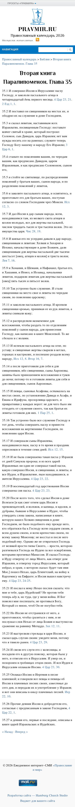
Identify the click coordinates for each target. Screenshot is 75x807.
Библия (45, 59)
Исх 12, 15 (55, 449)
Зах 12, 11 (53, 626)
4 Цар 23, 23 (41, 490)
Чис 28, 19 (33, 231)
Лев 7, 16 (8, 260)
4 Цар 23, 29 (38, 642)
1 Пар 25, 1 (45, 413)
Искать (70, 49)
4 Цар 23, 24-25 (19, 580)
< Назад (7, 731)
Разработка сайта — (38, 795)
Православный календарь (19, 59)
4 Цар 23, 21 (62, 99)
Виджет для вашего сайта (37, 801)
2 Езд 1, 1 (8, 104)
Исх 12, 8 (20, 358)
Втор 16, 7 (35, 358)
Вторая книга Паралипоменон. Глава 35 (36, 61)
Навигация (10, 49)
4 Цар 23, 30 (50, 667)
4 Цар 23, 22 (39, 478)
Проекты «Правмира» (21, 3)
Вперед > (21, 731)
